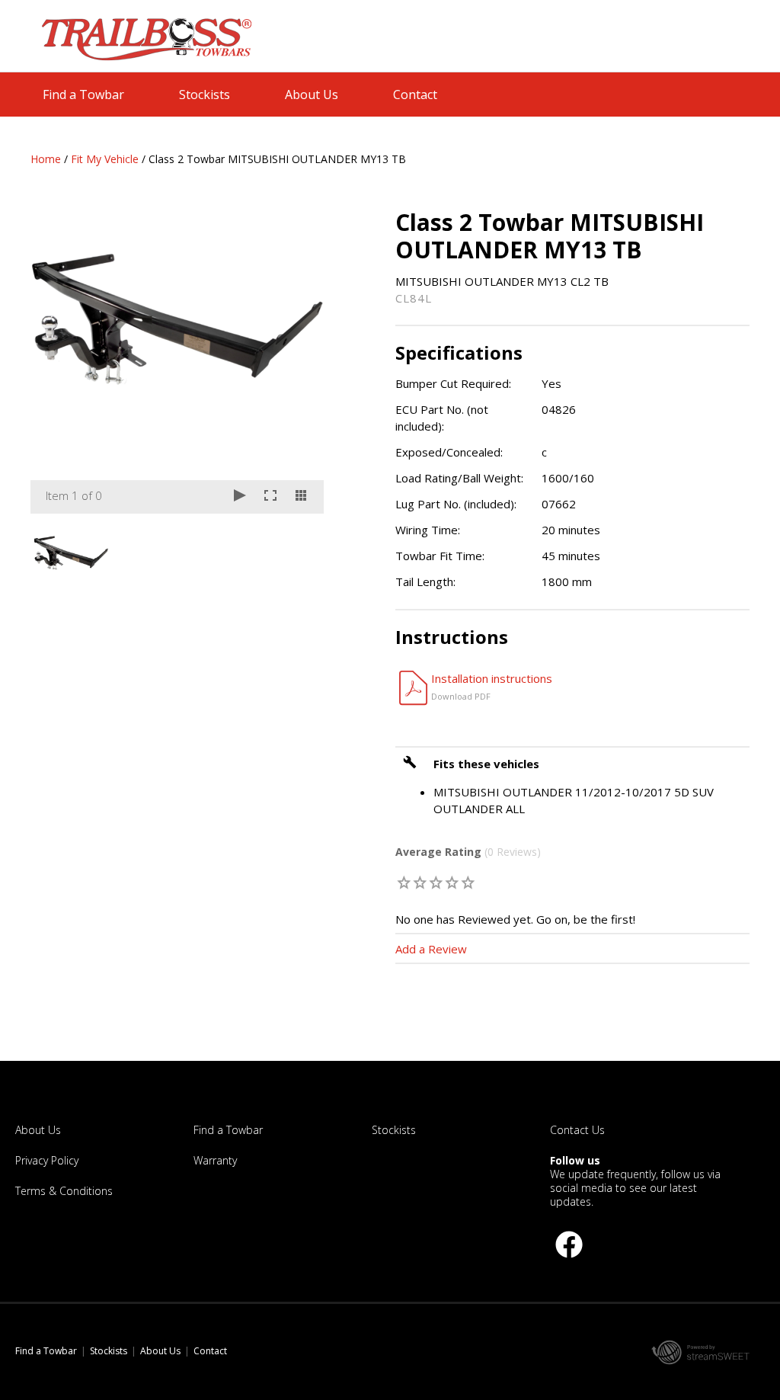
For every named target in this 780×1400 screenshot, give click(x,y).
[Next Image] (298, 361)
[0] (405, 882)
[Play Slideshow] (240, 497)
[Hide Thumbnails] (300, 497)
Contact (415, 94)
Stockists (204, 94)
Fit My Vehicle (105, 159)
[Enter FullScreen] (270, 497)
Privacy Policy (46, 1160)
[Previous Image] (56, 361)
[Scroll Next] (298, 551)
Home (45, 159)
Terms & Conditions (64, 1191)
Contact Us (577, 1130)
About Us (311, 94)
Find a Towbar (83, 94)
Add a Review (431, 948)
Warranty (215, 1160)
